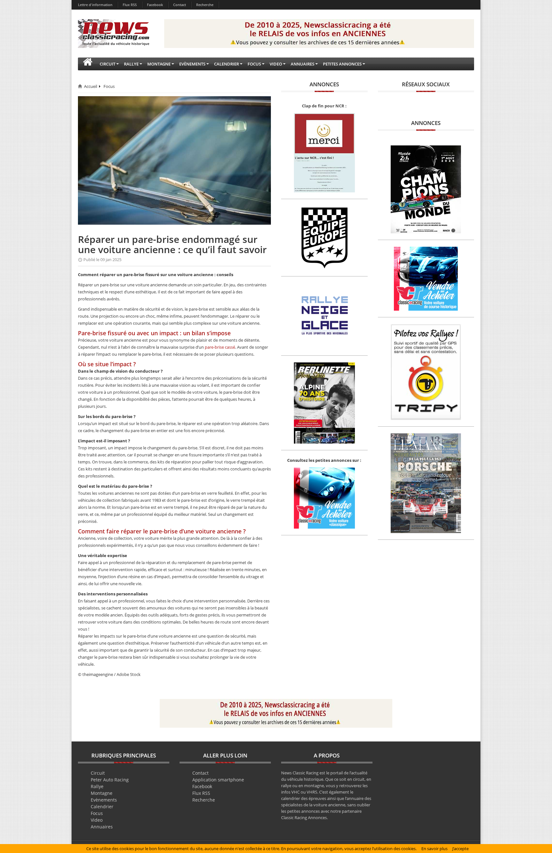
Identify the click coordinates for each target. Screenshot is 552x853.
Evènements (104, 800)
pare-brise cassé (220, 347)
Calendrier (102, 806)
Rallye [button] (131, 64)
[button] (87, 64)
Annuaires (102, 827)
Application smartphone (218, 780)
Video (97, 820)
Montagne (101, 793)
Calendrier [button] (226, 64)
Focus (109, 86)
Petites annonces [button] (342, 64)
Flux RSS (130, 4)
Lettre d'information (95, 4)
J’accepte (460, 848)
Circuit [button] (107, 64)
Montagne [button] (159, 64)
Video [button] (276, 64)
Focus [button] (254, 64)
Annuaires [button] (302, 64)
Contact (179, 4)
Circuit (98, 773)
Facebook (155, 4)
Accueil (90, 86)
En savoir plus (434, 848)
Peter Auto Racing (110, 780)
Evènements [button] (192, 64)
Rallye (97, 786)
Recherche (204, 4)
